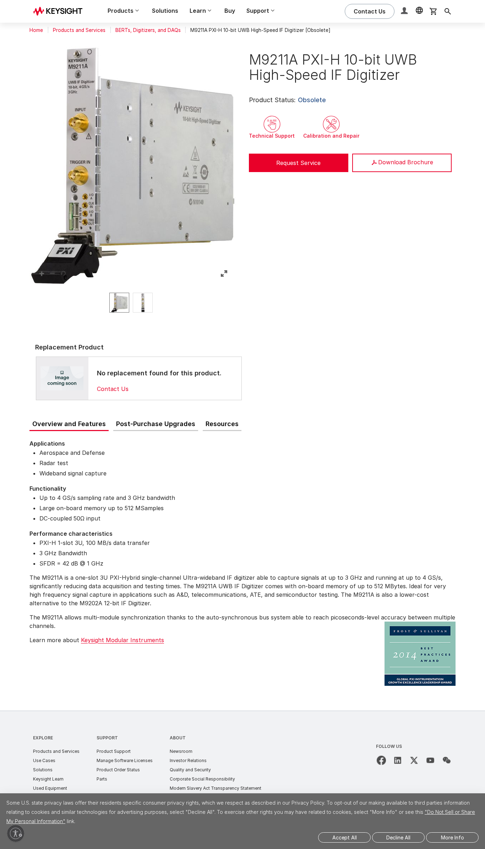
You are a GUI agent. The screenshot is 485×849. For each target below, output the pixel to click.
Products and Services (79, 30)
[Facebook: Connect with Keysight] (381, 760)
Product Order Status (118, 769)
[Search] (447, 11)
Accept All (344, 837)
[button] (405, 11)
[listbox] (132, 303)
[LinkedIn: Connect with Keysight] (397, 760)
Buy (229, 10)
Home (36, 30)
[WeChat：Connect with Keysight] (446, 760)
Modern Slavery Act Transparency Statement (215, 788)
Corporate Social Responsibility (202, 779)
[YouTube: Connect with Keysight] (430, 760)
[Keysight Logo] (60, 11)
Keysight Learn (48, 779)
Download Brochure (405, 162)
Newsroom (181, 751)
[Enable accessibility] (15, 833)
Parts (102, 779)
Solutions (165, 10)
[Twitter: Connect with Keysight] (414, 760)
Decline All (398, 837)
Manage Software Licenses (125, 760)
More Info (452, 837)
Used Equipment (50, 788)
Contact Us (113, 388)
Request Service (298, 162)
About (178, 737)
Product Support (114, 751)
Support (107, 737)
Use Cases (44, 760)
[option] (119, 303)
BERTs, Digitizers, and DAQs (148, 30)
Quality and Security (190, 769)
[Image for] (62, 378)
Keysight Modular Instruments (122, 640)
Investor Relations (188, 760)
